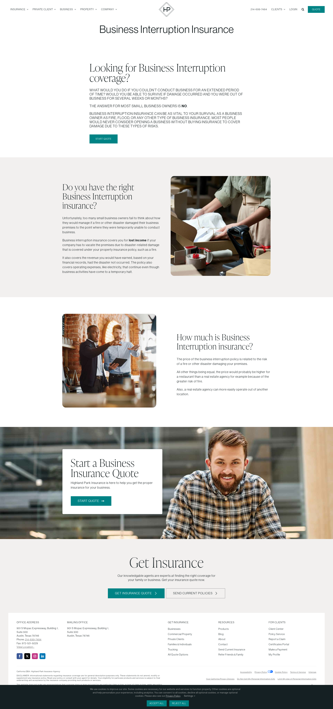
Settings (189, 696)
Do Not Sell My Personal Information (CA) (256, 679)
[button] (303, 9)
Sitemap (312, 672)
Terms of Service (298, 672)
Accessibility (246, 672)
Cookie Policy (281, 672)
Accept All (157, 703)
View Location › (25, 647)
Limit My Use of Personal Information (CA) (297, 679)
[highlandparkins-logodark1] (166, 3)
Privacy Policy (261, 672)
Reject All (179, 703)
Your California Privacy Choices (220, 679)
